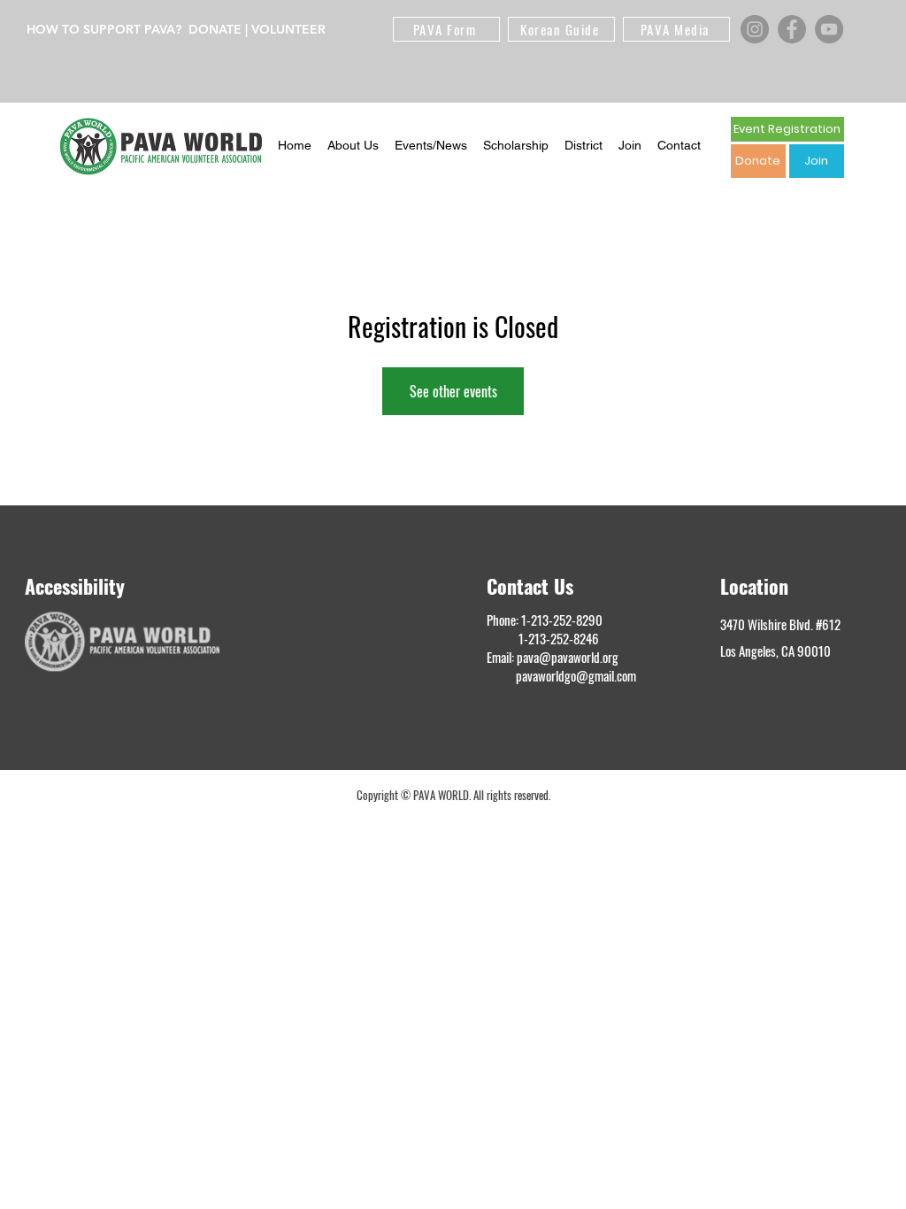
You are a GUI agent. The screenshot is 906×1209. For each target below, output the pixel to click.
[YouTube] (829, 29)
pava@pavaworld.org (567, 656)
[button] (353, 146)
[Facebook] (792, 29)
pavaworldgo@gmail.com (576, 675)
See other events (453, 391)
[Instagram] (755, 29)
